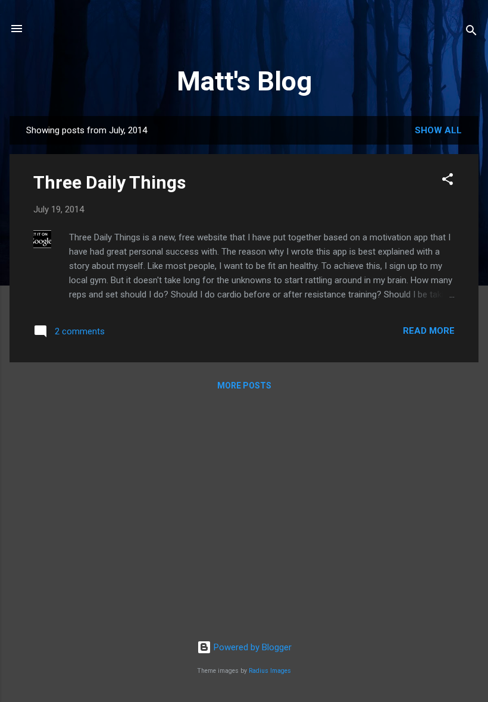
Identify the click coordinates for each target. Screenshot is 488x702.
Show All (438, 130)
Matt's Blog (244, 81)
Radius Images (270, 671)
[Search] (471, 32)
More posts (244, 385)
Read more (429, 330)
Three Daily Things (109, 182)
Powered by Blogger (251, 647)
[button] (447, 181)
